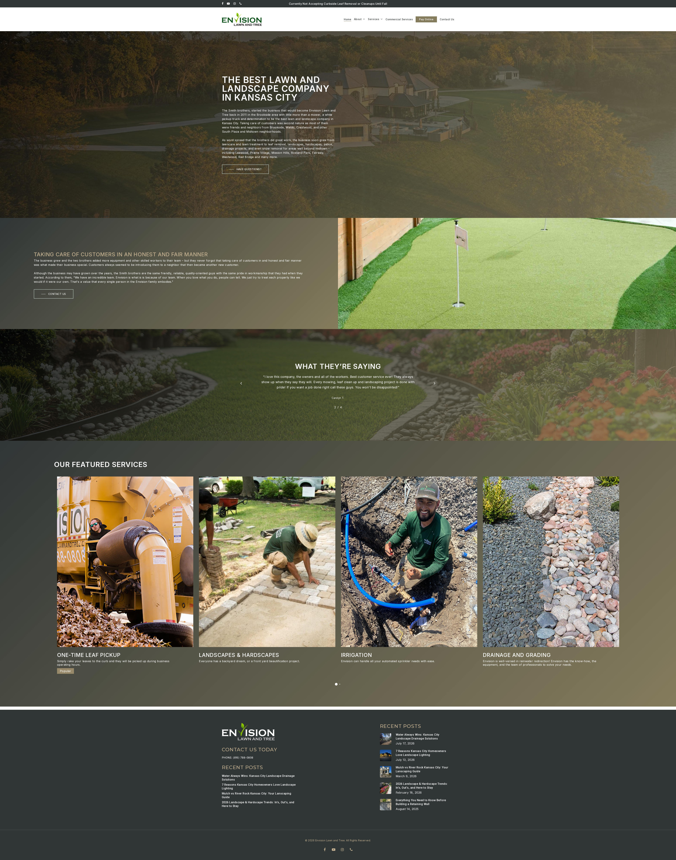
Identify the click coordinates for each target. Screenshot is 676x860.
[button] (245, 169)
